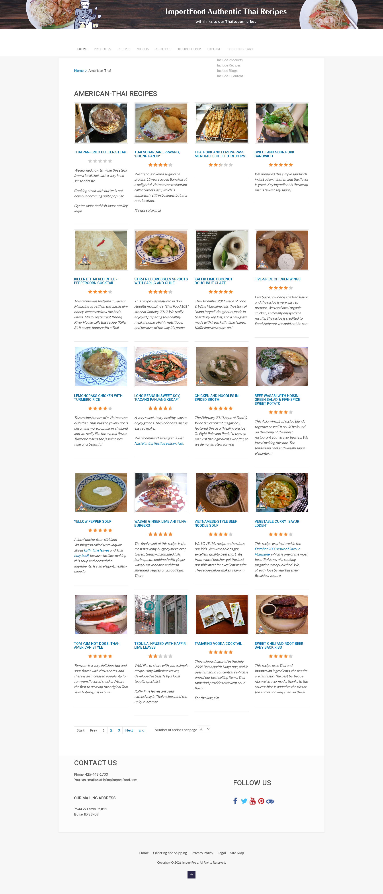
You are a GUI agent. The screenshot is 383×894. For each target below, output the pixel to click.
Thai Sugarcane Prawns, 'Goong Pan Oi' (157, 154)
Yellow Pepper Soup (92, 521)
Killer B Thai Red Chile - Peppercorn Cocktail (95, 281)
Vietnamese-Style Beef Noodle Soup (216, 523)
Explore (214, 49)
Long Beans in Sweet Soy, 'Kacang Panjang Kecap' (157, 398)
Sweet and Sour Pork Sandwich (274, 154)
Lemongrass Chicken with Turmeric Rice (98, 398)
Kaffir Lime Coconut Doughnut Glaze (214, 281)
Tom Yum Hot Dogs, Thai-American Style (96, 646)
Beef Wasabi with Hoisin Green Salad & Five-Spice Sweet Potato (277, 400)
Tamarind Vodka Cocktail (218, 644)
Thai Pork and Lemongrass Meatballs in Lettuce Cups (220, 154)
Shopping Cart (240, 49)
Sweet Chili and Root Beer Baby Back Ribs (279, 646)
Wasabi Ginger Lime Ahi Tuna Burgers (160, 523)
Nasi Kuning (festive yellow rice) (158, 443)
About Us (163, 49)
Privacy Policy (202, 853)
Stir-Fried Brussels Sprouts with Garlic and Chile (161, 281)
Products (102, 49)
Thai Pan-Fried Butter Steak (100, 152)
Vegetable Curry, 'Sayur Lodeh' (277, 523)
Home (82, 49)
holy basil (81, 555)
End (141, 730)
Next (129, 730)
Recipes (124, 49)
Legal (222, 853)
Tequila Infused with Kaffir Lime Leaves (160, 646)
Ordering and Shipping (170, 853)
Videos (143, 49)
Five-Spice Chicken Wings (278, 279)
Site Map (237, 853)
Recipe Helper (189, 49)
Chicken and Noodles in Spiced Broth (216, 398)
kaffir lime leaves (96, 550)
